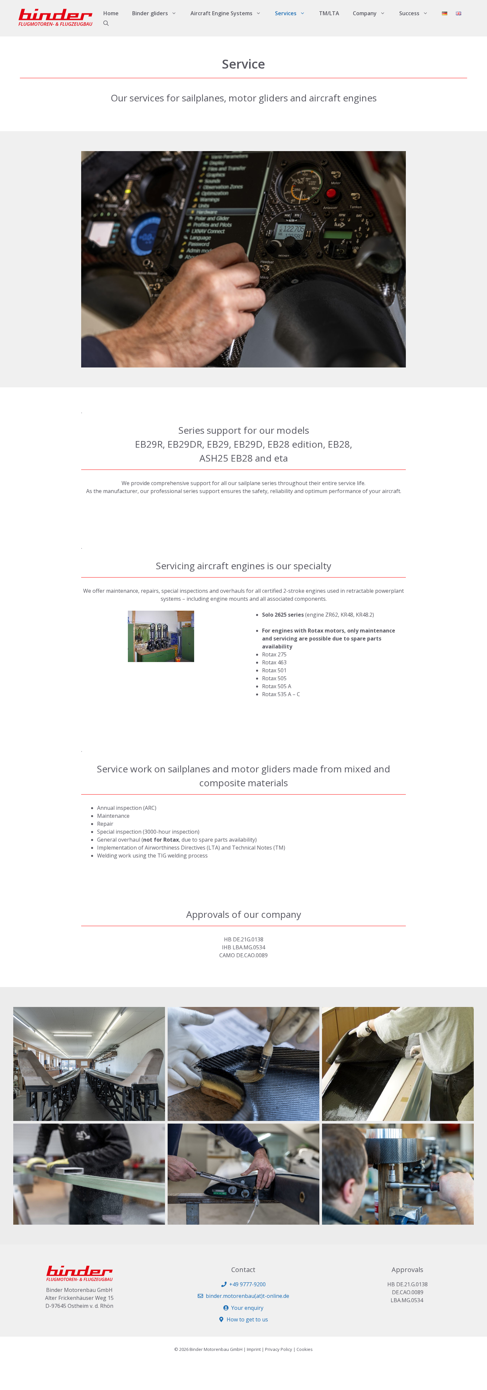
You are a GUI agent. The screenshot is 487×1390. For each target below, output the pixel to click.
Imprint (254, 1349)
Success (409, 13)
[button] (106, 23)
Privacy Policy (278, 1349)
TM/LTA (329, 13)
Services (286, 13)
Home (111, 13)
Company (365, 13)
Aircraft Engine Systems (221, 13)
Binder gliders (150, 13)
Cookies (305, 1349)
